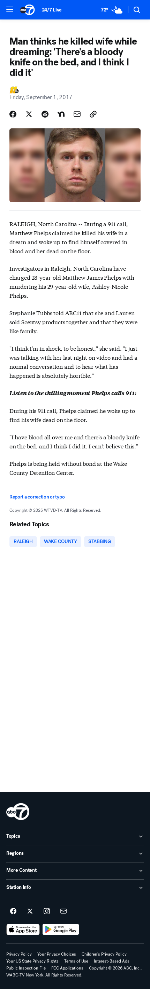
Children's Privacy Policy (104, 954)
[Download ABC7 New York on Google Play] (61, 929)
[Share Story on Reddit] (45, 114)
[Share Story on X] (29, 114)
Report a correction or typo (37, 497)
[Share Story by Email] (77, 114)
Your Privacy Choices (56, 954)
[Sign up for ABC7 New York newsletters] (63, 911)
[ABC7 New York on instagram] (47, 911)
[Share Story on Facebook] (13, 114)
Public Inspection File (26, 968)
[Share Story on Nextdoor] (61, 114)
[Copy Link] (93, 114)
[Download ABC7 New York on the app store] (23, 929)
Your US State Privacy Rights (32, 961)
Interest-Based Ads (111, 961)
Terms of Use (76, 961)
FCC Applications (67, 968)
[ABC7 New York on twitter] (30, 911)
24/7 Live (52, 10)
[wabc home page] (17, 811)
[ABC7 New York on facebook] (13, 911)
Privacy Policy (19, 954)
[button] (9, 9)
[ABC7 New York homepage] (27, 9)
